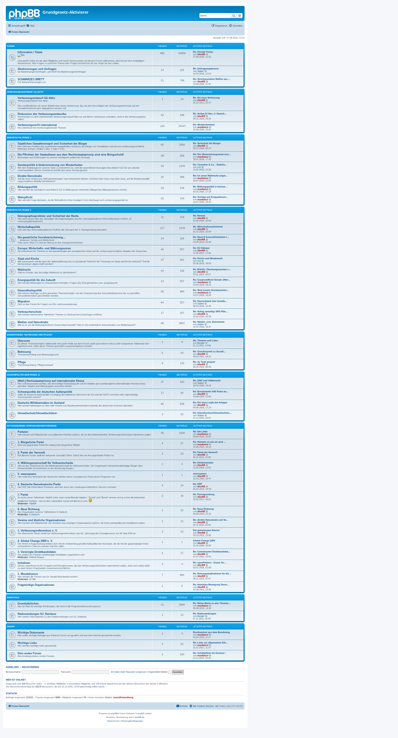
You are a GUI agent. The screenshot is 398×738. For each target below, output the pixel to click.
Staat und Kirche (28, 258)
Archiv (11, 626)
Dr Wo (32, 579)
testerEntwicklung (123, 697)
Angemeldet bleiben (158, 672)
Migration (24, 301)
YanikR (32, 503)
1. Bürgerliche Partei (31, 442)
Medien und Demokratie (33, 322)
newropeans (199, 473)
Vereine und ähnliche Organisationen (41, 520)
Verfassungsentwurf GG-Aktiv (25, 92)
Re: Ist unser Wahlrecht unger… (210, 175)
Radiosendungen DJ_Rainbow (37, 613)
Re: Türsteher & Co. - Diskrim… (210, 164)
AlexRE (201, 54)
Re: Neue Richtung (203, 509)
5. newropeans (27, 473)
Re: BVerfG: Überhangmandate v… (212, 269)
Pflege (22, 362)
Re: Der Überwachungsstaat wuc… (212, 154)
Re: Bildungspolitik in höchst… (210, 186)
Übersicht (24, 340)
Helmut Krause (36, 557)
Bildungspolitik (27, 186)
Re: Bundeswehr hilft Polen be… (211, 391)
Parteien (23, 431)
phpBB (114, 713)
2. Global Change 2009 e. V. (35, 540)
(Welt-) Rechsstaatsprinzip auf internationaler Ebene (51, 380)
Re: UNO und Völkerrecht (207, 380)
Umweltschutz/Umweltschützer (37, 413)
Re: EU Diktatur (201, 248)
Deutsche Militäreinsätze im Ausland (41, 402)
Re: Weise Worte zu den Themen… (212, 603)
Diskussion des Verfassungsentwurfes (42, 114)
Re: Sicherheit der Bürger (207, 143)
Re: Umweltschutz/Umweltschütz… (212, 413)
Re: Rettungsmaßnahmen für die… (212, 573)
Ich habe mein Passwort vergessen (129, 672)
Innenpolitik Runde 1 (19, 137)
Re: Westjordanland (204, 124)
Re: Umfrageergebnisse (206, 68)
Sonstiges (13, 597)
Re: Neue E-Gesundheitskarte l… (211, 237)
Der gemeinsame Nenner (206, 530)
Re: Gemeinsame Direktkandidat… (212, 551)
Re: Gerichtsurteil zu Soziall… (209, 351)
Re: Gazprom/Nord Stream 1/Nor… (212, 279)
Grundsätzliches (28, 603)
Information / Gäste (30, 52)
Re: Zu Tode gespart (204, 362)
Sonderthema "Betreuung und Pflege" (30, 335)
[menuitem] (30, 25)
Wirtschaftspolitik (29, 227)
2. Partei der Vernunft (31, 452)
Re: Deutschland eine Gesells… (210, 301)
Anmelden (12, 667)
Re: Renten (199, 215)
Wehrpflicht (25, 197)
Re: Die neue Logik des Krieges (210, 402)
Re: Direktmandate (203, 462)
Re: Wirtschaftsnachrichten (208, 226)
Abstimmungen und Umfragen (37, 69)
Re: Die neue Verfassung (206, 97)
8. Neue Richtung (29, 509)
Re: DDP (197, 484)
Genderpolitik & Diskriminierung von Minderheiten (50, 165)
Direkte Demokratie (30, 176)
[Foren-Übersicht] (24, 13)
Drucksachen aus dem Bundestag (211, 632)
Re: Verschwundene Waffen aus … (212, 79)
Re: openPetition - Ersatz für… (209, 562)
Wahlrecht (24, 269)
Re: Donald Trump (203, 52)
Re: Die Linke (200, 431)
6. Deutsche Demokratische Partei (39, 484)
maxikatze (202, 127)
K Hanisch (34, 514)
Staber (200, 71)
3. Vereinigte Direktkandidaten (37, 551)
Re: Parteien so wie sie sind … (209, 442)
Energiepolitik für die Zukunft (36, 280)
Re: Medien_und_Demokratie (208, 322)
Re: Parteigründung (204, 494)
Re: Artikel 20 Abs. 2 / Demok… (210, 113)
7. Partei (23, 494)
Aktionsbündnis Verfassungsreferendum (31, 426)
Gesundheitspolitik (30, 290)
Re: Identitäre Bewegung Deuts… (211, 584)
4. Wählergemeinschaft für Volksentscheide (45, 462)
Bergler (201, 343)
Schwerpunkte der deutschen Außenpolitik (45, 391)
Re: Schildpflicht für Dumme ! (209, 653)
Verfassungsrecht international (37, 124)
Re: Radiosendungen (204, 613)
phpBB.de (139, 717)
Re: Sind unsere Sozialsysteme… (211, 290)
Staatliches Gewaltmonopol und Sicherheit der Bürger (52, 143)
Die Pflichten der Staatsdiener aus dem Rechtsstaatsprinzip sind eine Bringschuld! (71, 154)
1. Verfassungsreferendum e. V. (38, 530)
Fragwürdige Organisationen (36, 584)
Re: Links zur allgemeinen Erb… (210, 642)
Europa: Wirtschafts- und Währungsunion (44, 248)
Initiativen (24, 562)
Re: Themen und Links (205, 340)
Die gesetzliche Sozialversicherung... (41, 237)
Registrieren (30, 667)
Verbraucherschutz (30, 311)
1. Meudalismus (28, 573)
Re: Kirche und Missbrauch (208, 258)
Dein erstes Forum (29, 653)
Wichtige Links (27, 642)
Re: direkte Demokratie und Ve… (210, 520)
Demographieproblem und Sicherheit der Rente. (48, 216)
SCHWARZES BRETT (31, 79)
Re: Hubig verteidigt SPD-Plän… (210, 311)
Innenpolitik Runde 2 (19, 210)
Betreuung (24, 351)
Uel (199, 167)
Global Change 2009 (204, 540)
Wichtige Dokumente (31, 632)
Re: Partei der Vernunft (205, 452)
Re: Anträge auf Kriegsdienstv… (210, 197)
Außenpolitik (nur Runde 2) (23, 375)
